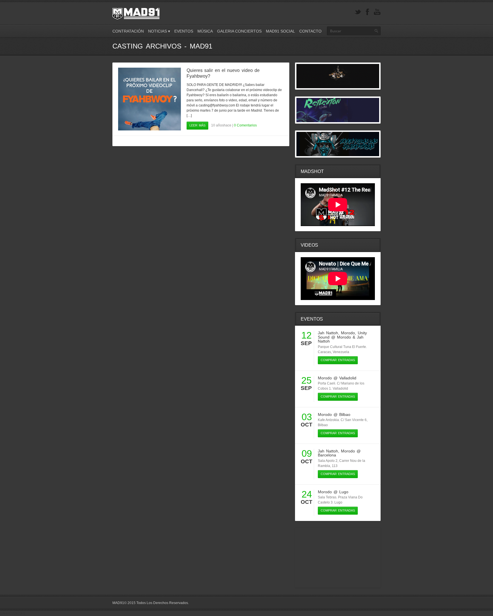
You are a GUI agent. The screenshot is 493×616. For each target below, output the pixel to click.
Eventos (183, 31)
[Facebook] (367, 12)
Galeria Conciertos (239, 31)
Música (205, 31)
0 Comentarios (245, 125)
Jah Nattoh (328, 333)
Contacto (310, 31)
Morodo (348, 333)
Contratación (128, 31)
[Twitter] (357, 12)
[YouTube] (377, 12)
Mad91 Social (280, 31)
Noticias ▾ (159, 31)
